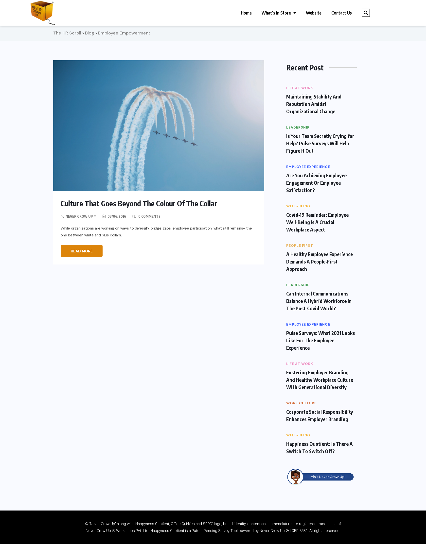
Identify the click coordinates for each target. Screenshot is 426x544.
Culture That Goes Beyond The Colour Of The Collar (139, 203)
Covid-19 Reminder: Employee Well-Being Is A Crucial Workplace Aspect (317, 222)
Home (246, 13)
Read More (82, 251)
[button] (366, 13)
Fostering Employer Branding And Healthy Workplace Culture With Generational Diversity (319, 379)
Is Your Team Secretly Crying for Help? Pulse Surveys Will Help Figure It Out (320, 143)
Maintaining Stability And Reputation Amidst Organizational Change (313, 103)
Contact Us (341, 13)
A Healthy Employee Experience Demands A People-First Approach (319, 261)
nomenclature (280, 524)
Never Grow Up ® (81, 216)
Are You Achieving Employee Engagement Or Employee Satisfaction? (316, 182)
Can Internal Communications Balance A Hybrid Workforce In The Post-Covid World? (319, 300)
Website (313, 13)
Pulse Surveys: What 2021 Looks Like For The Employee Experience (320, 340)
